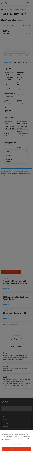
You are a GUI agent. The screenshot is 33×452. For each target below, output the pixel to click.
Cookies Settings (16, 444)
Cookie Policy (7, 439)
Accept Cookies (16, 449)
